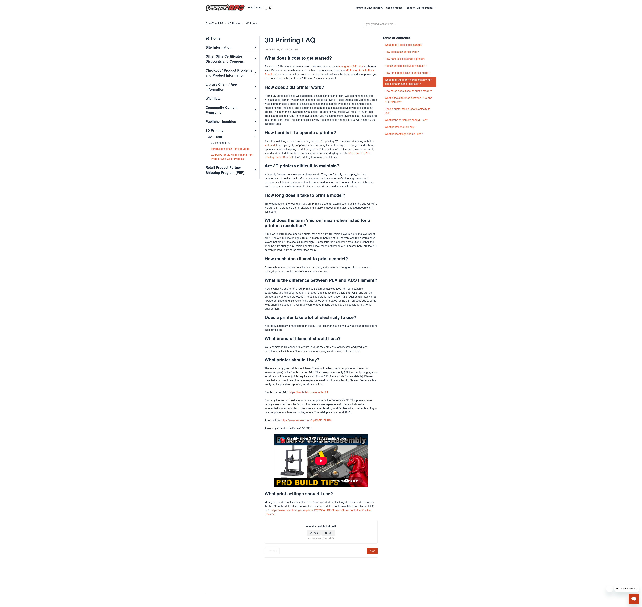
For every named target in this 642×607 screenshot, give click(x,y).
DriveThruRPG (214, 23)
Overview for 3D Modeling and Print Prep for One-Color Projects (232, 157)
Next (372, 550)
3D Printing (234, 23)
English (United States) (420, 7)
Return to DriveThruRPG (369, 7)
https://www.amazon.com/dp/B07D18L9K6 (307, 420)
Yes (316, 532)
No (329, 532)
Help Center (254, 7)
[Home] (225, 7)
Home (215, 38)
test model (271, 145)
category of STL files (351, 66)
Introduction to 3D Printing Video (230, 149)
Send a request (395, 7)
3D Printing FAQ (220, 143)
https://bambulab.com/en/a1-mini (308, 392)
